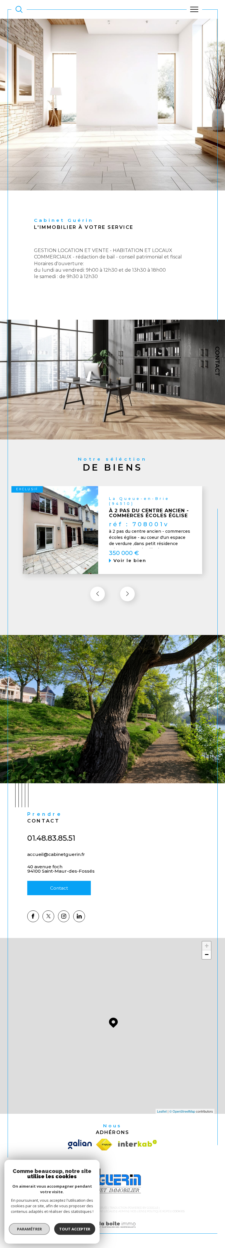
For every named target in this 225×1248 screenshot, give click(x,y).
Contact (217, 361)
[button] (127, 594)
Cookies (179, 1211)
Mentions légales (102, 1211)
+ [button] (207, 945)
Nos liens (137, 1211)
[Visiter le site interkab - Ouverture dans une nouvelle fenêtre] (136, 1144)
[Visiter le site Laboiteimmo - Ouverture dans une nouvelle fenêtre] (112, 1230)
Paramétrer (29, 1229)
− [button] (207, 954)
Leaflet (162, 1111)
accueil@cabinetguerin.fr (56, 854)
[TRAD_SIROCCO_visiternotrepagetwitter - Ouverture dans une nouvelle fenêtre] (48, 916)
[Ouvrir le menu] (194, 9)
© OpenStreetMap (182, 1111)
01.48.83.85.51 (51, 838)
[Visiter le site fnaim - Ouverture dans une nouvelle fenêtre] (104, 1144)
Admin (123, 1211)
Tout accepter (74, 1229)
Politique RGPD (158, 1211)
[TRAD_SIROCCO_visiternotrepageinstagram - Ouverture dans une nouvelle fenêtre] (64, 916)
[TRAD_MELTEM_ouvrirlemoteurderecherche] (19, 9)
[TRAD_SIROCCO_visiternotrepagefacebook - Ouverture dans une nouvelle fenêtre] (33, 916)
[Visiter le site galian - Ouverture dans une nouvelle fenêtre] (81, 1144)
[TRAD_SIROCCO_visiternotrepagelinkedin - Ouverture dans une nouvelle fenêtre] (79, 916)
